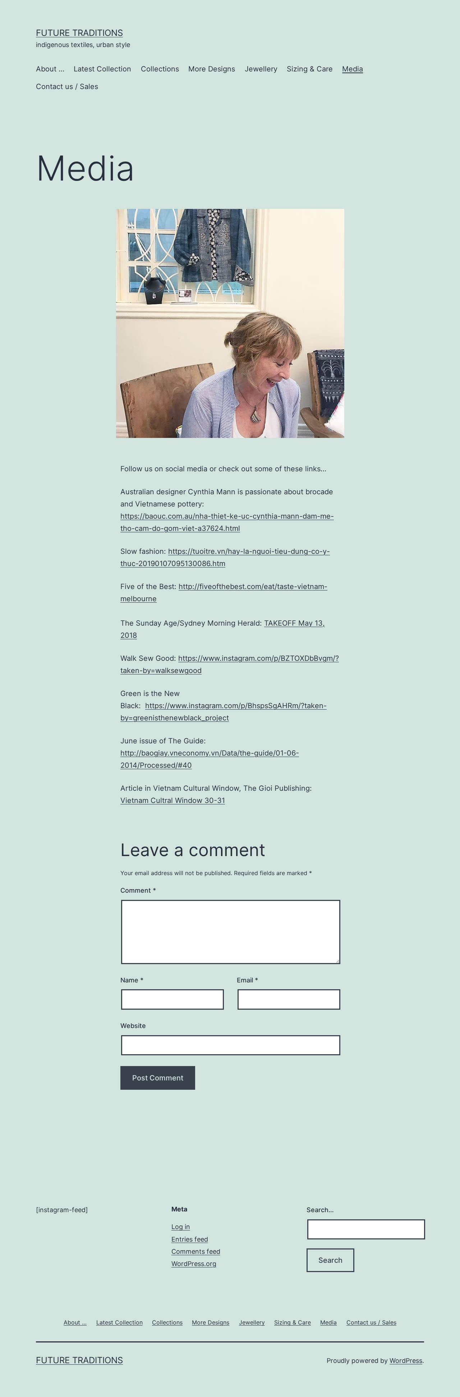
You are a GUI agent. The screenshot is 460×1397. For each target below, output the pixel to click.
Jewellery (261, 69)
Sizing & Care (310, 69)
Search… (320, 1210)
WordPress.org (193, 1263)
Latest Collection (102, 69)
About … (50, 69)
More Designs (211, 69)
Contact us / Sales (67, 86)
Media (352, 69)
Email (247, 980)
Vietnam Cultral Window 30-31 (172, 800)
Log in (180, 1226)
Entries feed (189, 1239)
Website (133, 1025)
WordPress (406, 1360)
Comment (138, 890)
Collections (160, 69)
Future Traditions (79, 33)
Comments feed (195, 1251)
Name (131, 980)
